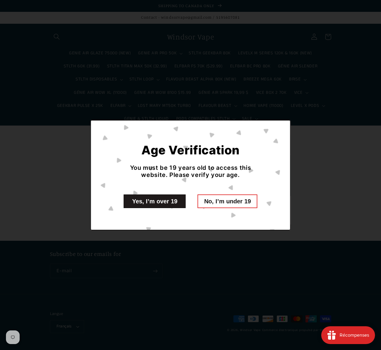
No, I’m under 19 (227, 201)
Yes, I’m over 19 (154, 201)
